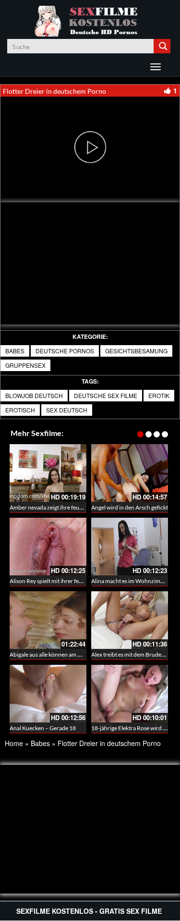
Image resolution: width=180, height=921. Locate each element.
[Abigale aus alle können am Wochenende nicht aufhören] (48, 620)
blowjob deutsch (34, 395)
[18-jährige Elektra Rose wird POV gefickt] (129, 693)
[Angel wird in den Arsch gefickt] (129, 473)
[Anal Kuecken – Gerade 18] (48, 693)
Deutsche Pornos (65, 351)
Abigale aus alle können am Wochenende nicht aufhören (80, 654)
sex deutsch (66, 410)
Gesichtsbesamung (136, 351)
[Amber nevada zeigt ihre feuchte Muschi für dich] (48, 473)
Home (14, 743)
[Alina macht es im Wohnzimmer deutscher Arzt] (129, 546)
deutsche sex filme (105, 395)
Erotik (158, 395)
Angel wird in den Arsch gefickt (129, 507)
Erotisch (20, 410)
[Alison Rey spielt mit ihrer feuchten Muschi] (48, 546)
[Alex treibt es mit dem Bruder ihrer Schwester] (129, 620)
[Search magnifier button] (163, 46)
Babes (14, 351)
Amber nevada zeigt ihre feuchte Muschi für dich (70, 507)
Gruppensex (25, 365)
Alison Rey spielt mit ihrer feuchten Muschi (63, 581)
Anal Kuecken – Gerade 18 (43, 728)
